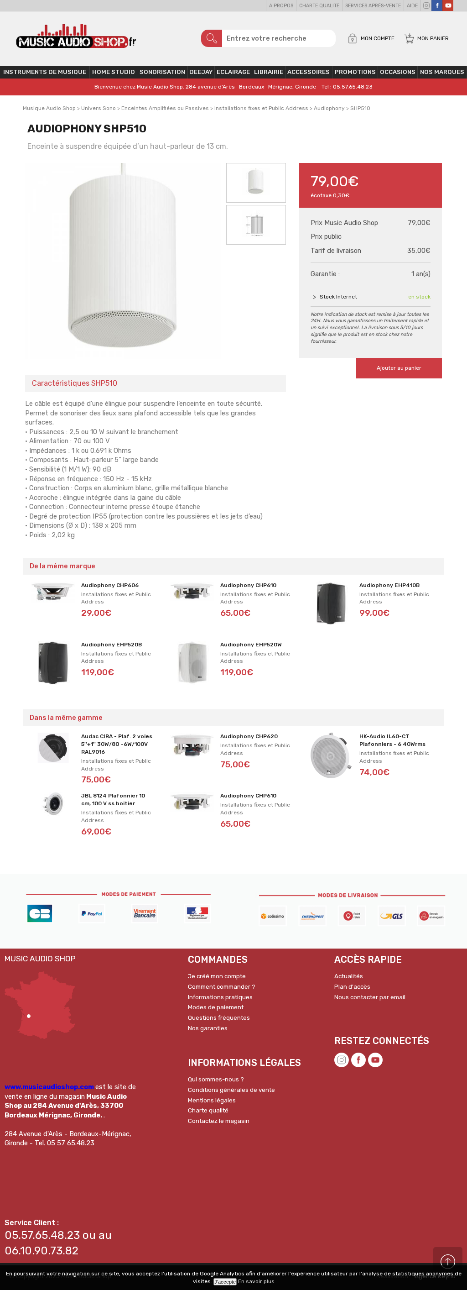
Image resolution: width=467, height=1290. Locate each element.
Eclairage (233, 71)
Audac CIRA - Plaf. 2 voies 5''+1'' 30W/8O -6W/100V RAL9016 (116, 744)
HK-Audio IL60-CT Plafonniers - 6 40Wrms (392, 740)
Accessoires (308, 71)
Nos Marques (442, 71)
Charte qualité (319, 6)
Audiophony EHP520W (251, 644)
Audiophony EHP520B (111, 644)
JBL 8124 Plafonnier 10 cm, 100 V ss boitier (113, 799)
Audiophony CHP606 (110, 585)
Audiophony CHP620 (249, 736)
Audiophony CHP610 (248, 585)
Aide (412, 6)
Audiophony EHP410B (389, 585)
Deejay (201, 71)
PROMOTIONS (355, 71)
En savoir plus (256, 1281)
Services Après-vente (373, 6)
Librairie (268, 71)
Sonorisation (162, 71)
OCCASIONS (397, 71)
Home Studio (113, 71)
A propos (281, 6)
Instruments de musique (44, 71)
